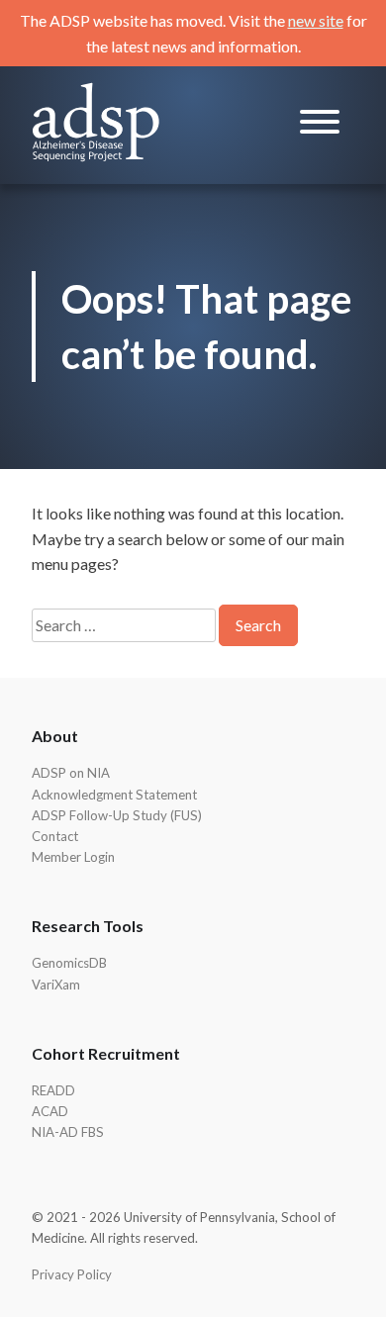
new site (315, 20)
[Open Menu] (319, 125)
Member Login (73, 857)
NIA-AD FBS (68, 1132)
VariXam (56, 984)
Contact (55, 836)
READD (53, 1090)
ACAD (50, 1111)
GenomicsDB (69, 963)
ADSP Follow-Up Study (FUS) (117, 815)
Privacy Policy (72, 1274)
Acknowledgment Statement (114, 794)
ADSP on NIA (71, 773)
